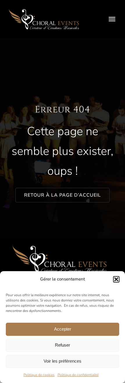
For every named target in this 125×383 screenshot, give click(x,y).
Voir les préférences (62, 361)
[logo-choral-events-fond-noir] (44, 11)
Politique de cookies (39, 375)
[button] (116, 279)
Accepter (62, 328)
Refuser (62, 345)
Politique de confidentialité (78, 375)
